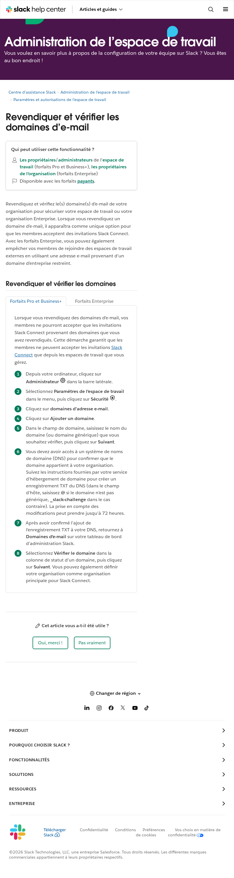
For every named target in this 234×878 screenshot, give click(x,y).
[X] (123, 709)
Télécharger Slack (55, 832)
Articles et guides (98, 9)
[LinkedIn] (87, 709)
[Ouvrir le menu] (225, 9)
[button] (50, 643)
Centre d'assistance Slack (32, 92)
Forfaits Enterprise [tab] (94, 301)
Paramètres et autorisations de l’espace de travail (59, 99)
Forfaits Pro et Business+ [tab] (36, 301)
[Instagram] (99, 709)
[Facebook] (111, 709)
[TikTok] (147, 709)
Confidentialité (94, 829)
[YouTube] (135, 709)
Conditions (125, 829)
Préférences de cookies (150, 832)
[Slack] (22, 832)
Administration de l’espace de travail (95, 92)
